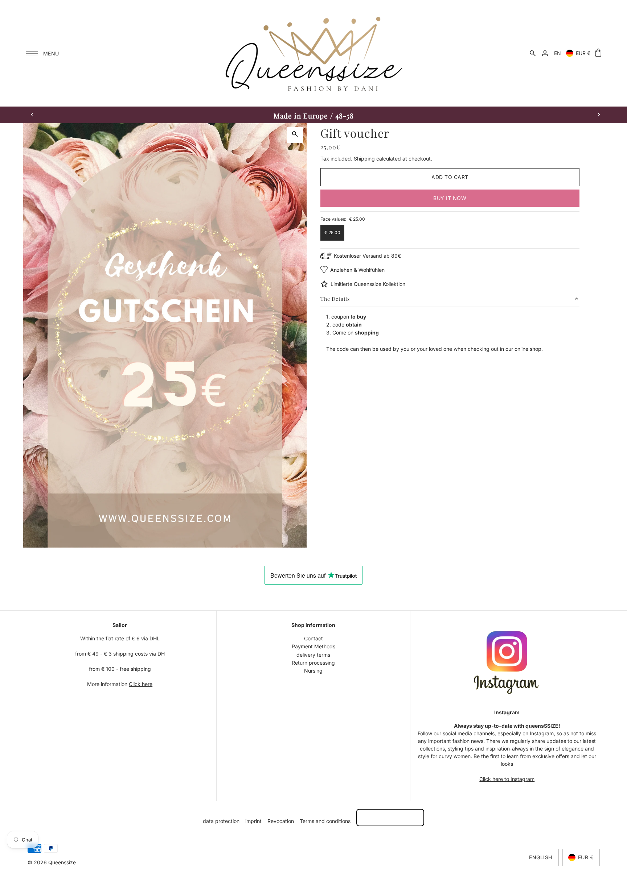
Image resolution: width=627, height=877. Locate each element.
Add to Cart (449, 177)
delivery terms (313, 655)
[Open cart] (598, 53)
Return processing (313, 663)
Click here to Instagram (506, 779)
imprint (253, 821)
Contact (313, 638)
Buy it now (449, 198)
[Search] (532, 53)
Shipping (364, 158)
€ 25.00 (332, 232)
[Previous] (32, 114)
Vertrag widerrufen (390, 817)
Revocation (280, 821)
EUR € (583, 53)
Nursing (313, 671)
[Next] (598, 114)
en (557, 53)
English (540, 857)
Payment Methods (313, 646)
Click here (140, 684)
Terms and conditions (325, 821)
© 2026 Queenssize (52, 862)
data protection (221, 821)
